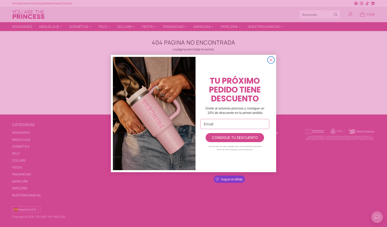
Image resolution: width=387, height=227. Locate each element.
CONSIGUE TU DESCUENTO (235, 137)
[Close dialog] (271, 60)
